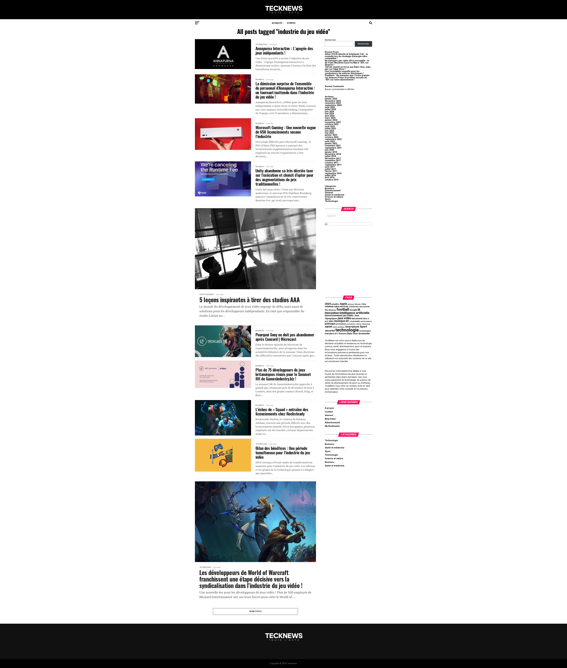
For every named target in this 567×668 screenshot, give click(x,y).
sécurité (330, 330)
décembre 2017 (333, 158)
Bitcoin (358, 304)
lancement (357, 318)
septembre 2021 (333, 148)
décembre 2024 (333, 101)
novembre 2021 (333, 145)
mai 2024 (329, 113)
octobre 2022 (331, 137)
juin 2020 (329, 150)
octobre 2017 (331, 163)
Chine (363, 304)
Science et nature (334, 197)
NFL (348, 321)
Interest (329, 415)
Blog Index (330, 419)
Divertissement (332, 190)
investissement (334, 315)
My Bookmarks (332, 426)
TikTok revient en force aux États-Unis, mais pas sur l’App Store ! (348, 68)
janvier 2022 (331, 143)
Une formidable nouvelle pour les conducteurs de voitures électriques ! (344, 72)
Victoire (342, 333)
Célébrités (354, 306)
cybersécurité (341, 306)
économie (364, 333)
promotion (341, 324)
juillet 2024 (330, 109)
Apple (343, 303)
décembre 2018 (333, 154)
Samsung (366, 324)
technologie (347, 330)
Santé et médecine (334, 195)
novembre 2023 (333, 122)
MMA (331, 321)
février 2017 (331, 171)
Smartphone (352, 326)
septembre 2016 (333, 173)
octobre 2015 (331, 180)
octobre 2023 (331, 124)
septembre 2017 (333, 165)
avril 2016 (329, 177)
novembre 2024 (333, 103)
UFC (336, 334)
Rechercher (330, 40)
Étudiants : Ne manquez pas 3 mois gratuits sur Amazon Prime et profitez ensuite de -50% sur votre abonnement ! (347, 77)
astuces (351, 304)
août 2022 (330, 141)
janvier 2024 (331, 120)
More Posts (255, 611)
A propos (291, 22)
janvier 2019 (331, 152)
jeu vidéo (348, 315)
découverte (364, 306)
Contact (329, 412)
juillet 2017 (330, 169)
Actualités (277, 22)
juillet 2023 (330, 128)
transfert (329, 333)
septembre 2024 (333, 105)
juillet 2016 (330, 175)
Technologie (331, 201)
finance (332, 310)
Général (329, 192)
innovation (332, 313)
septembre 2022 (333, 139)
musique (339, 321)
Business (329, 188)
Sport (327, 199)
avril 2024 (329, 116)
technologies (365, 331)
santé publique (339, 327)
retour (358, 324)
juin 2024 (329, 111)
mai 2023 (329, 133)
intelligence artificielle (354, 313)
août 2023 (330, 126)
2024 (328, 303)
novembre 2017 (333, 160)
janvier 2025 (331, 99)
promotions (351, 324)
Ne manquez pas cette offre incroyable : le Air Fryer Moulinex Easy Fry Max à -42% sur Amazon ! (347, 62)
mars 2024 (330, 118)
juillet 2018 (330, 156)
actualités (335, 304)
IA (359, 309)
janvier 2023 (331, 135)
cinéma (329, 306)
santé (328, 326)
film (326, 310)
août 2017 (330, 167)
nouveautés (355, 321)
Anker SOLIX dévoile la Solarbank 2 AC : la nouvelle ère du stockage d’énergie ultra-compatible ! (346, 56)
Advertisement (332, 422)
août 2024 (330, 107)
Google (353, 310)
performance (366, 321)
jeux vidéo (344, 318)
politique (330, 323)
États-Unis (352, 333)
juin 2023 (329, 131)
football (343, 309)
